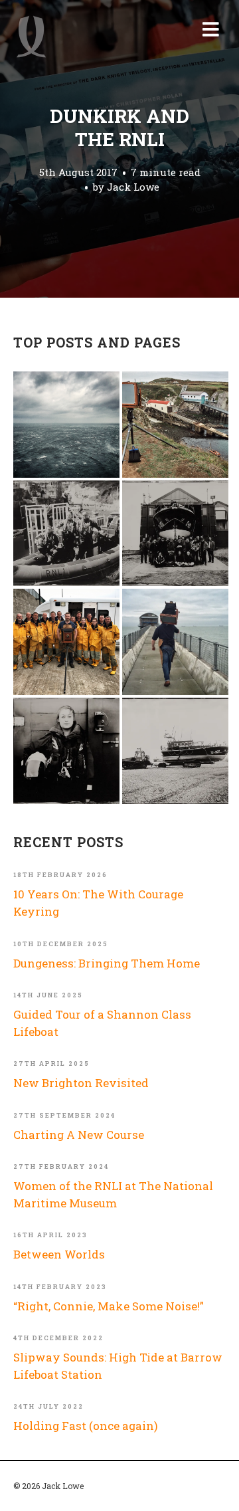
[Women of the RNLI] (66, 751)
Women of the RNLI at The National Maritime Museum (113, 1194)
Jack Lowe (133, 186)
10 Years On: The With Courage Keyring (98, 902)
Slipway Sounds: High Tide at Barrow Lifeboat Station (117, 1366)
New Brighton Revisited (81, 1082)
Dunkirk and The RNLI (119, 127)
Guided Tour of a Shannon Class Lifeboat (102, 1023)
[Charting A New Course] (175, 642)
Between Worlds (59, 1254)
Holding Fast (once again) (85, 1425)
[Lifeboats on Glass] (175, 751)
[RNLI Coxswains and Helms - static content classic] (66, 533)
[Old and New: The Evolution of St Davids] (175, 424)
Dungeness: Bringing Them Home (106, 963)
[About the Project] (66, 642)
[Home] (31, 36)
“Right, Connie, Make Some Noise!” (108, 1306)
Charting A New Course (78, 1134)
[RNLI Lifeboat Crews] (175, 533)
